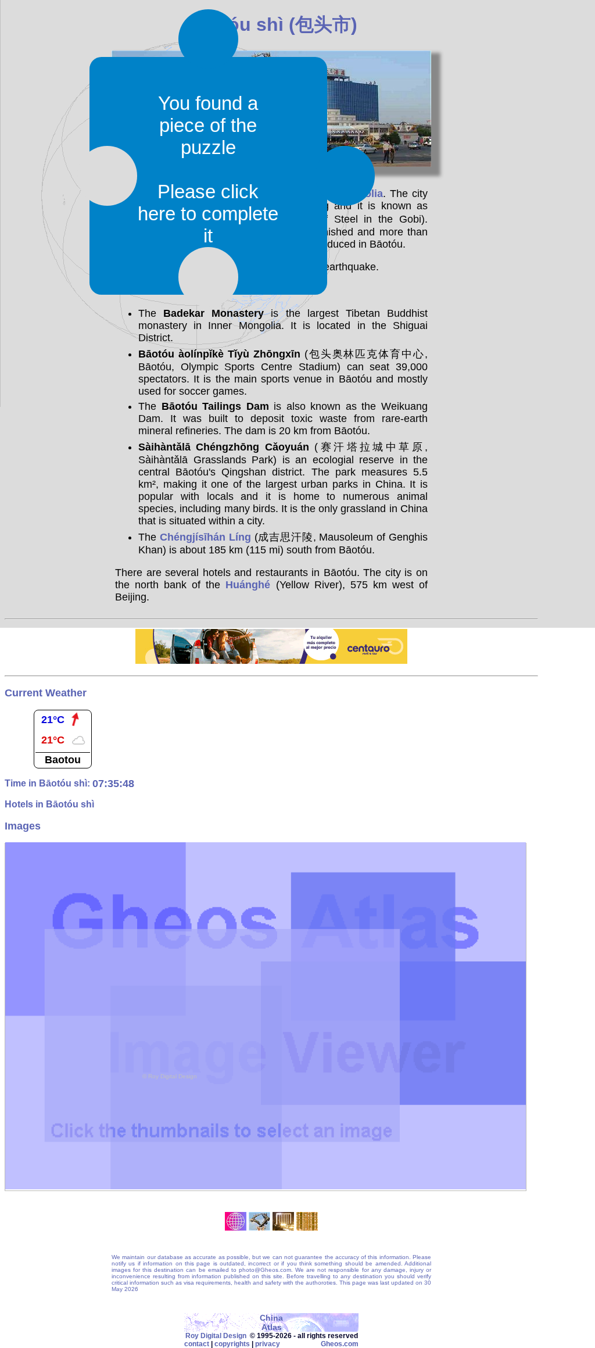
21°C (52, 719)
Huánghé (247, 585)
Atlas (271, 1327)
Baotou (63, 760)
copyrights (232, 1344)
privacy (267, 1344)
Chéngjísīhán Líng (205, 537)
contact (196, 1344)
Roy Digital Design (215, 1336)
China (271, 1317)
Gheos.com (340, 1344)
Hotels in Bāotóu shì (49, 804)
